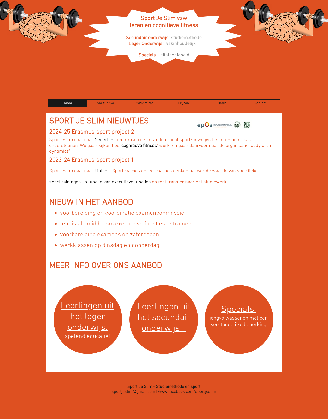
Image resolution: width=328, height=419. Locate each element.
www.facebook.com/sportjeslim (187, 391)
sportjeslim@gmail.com (133, 391)
